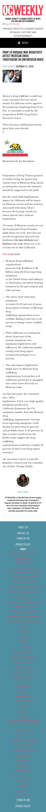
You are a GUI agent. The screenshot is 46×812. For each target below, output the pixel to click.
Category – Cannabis (23, 662)
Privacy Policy (23, 544)
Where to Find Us (23, 795)
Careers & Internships (23, 652)
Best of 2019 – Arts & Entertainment (24, 602)
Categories (25, 631)
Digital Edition (23, 696)
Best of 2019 (23, 597)
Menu (25, 42)
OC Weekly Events (23, 756)
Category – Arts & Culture (23, 657)
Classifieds (23, 686)
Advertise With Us (23, 558)
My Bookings (24, 641)
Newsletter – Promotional (24, 750)
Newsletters (23, 716)
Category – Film (23, 667)
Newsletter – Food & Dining (24, 740)
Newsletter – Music (24, 745)
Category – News (23, 681)
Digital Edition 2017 (24, 701)
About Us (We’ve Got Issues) (23, 553)
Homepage (23, 706)
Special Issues (23, 770)
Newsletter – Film (25, 735)
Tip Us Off (23, 785)
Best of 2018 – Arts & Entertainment (24, 572)
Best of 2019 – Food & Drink (24, 611)
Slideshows (23, 766)
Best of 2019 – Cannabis (24, 607)
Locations (24, 636)
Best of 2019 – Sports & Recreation (24, 621)
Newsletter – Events (24, 730)
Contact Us (23, 533)
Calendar (23, 627)
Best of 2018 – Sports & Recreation (24, 592)
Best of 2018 (23, 568)
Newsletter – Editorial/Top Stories (24, 725)
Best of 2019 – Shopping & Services (24, 616)
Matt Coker (8, 66)
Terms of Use (23, 538)
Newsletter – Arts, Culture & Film (24, 720)
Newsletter (23, 711)
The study (9, 254)
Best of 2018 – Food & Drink (24, 582)
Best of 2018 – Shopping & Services (24, 587)
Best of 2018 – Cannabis (24, 577)
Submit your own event (23, 775)
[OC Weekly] (11, 24)
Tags (24, 646)
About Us (23, 527)
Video (23, 790)
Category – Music (23, 677)
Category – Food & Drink (23, 672)
